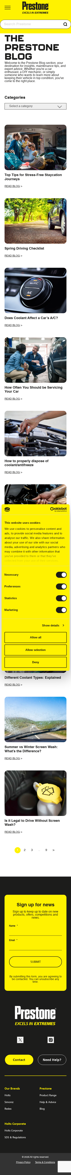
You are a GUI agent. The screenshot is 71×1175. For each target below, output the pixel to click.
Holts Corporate (14, 1130)
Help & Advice (48, 1102)
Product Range (48, 1095)
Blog (42, 1108)
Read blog (12, 186)
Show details (50, 625)
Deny (35, 662)
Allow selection (35, 649)
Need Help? (52, 1060)
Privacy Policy (23, 1162)
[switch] (61, 586)
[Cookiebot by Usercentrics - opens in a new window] (50, 509)
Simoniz (9, 1102)
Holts (7, 1095)
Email (13, 940)
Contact (19, 1060)
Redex (8, 1108)
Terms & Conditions (45, 1162)
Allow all (35, 637)
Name (13, 926)
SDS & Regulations (15, 1137)
